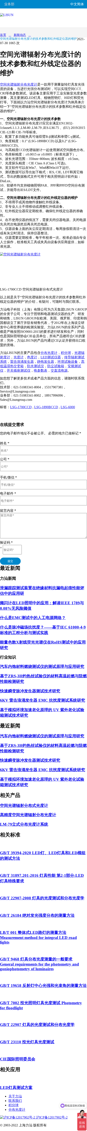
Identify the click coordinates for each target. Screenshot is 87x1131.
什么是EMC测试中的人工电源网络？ (33, 617)
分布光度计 (16, 1109)
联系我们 (15, 1100)
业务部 (9, 4)
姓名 (4, 443)
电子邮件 (8, 493)
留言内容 (8, 510)
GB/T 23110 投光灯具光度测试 (27, 1042)
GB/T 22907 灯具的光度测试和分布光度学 (37, 1024)
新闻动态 (20, 35)
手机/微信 (8, 477)
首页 (3, 35)
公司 (4, 459)
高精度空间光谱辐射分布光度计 (28, 815)
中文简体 (77, 4)
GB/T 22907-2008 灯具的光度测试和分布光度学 (42, 898)
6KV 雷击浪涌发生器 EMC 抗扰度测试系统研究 (42, 700)
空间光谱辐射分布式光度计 (24, 805)
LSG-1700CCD (21, 407)
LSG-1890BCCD (46, 407)
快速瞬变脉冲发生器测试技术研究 (30, 691)
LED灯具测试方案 (16, 1087)
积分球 (13, 1105)
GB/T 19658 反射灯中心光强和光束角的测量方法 (43, 985)
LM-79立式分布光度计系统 (24, 824)
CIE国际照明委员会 (17, 1059)
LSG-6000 (68, 407)
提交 (10, 561)
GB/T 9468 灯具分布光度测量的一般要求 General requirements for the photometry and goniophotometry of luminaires (39, 964)
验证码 (6, 542)
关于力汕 (15, 1096)
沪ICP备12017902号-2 (51, 1117)
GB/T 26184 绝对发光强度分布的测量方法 (37, 915)
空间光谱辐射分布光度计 (18, 84)
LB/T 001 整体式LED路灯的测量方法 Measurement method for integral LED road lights (38, 937)
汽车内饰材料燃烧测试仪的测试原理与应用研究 (42, 666)
